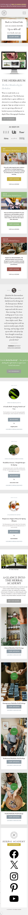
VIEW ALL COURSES (14, 184)
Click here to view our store (14, 655)
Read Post (14, 420)
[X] (14, 870)
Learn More (14, 37)
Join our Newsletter (14, 844)
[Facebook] (14, 859)
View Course (14, 179)
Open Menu (24, 13)
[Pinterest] (14, 892)
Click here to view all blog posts (14, 429)
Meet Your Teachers (13, 600)
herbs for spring (19, 458)
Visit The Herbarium (8, 118)
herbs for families (11, 402)
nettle (19, 402)
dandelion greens (9, 458)
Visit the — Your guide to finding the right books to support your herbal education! (14, 363)
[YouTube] (14, 903)
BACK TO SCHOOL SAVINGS (19, 4)
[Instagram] (14, 881)
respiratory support (15, 514)
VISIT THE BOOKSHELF (13, 371)
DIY (8, 514)
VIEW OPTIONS (14, 651)
